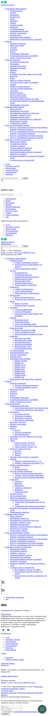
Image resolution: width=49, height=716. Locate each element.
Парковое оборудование (14, 107)
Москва (8, 205)
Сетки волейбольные (23, 312)
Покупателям (10, 168)
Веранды (18, 453)
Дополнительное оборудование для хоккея (31, 326)
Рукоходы (14, 50)
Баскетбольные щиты (23, 342)
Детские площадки (12, 60)
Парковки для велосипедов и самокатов (25, 119)
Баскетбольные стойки (23, 340)
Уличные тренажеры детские (26, 387)
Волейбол (14, 21)
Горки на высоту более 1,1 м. (26, 447)
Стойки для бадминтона (24, 289)
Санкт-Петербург (12, 215)
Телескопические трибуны (20, 150)
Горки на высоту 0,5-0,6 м (25, 443)
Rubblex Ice (19, 363)
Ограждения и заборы (18, 123)
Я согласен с (9, 712)
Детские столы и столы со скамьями (24, 82)
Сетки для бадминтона (23, 291)
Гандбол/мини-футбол (23, 275)
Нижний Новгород (12, 207)
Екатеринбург (10, 199)
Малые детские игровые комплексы (29, 473)
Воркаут (8, 41)
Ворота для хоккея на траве (25, 330)
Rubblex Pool (19, 369)
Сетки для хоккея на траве (25, 332)
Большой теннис (16, 11)
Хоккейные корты (22, 320)
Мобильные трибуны (18, 142)
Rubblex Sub (19, 377)
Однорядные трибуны (18, 144)
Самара (8, 213)
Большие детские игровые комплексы (29, 477)
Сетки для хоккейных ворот (25, 324)
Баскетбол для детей (18, 66)
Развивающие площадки (19, 105)
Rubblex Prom (20, 371)
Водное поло (15, 17)
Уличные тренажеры (18, 43)
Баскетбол (14, 27)
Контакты (9, 174)
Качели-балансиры (22, 434)
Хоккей (13, 23)
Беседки (18, 451)
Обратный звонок (8, 663)
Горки (12, 78)
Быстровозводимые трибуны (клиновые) (26, 152)
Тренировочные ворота (24, 283)
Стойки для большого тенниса (26, 262)
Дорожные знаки (21, 492)
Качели (13, 72)
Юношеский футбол (22, 281)
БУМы (17, 467)
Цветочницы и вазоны (19, 121)
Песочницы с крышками (24, 420)
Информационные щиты (19, 117)
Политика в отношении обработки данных (22, 688)
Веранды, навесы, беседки (20, 80)
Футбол (13, 13)
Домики (13, 84)
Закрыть (4, 695)
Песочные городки (22, 414)
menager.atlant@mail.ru (9, 676)
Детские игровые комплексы (21, 89)
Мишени (13, 70)
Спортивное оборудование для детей (24, 99)
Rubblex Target (20, 375)
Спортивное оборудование (15, 9)
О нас (7, 164)
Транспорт (14, 91)
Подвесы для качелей (23, 432)
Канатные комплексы (18, 97)
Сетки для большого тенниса (26, 269)
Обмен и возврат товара (14, 660)
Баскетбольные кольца (23, 348)
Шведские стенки (17, 46)
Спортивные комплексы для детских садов (31, 408)
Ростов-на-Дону (24, 185)
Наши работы (10, 650)
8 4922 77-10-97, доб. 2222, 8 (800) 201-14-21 (18, 252)
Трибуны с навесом (17, 146)
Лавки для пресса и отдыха (20, 58)
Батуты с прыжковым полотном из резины (26, 136)
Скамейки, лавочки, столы (20, 115)
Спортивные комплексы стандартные (29, 410)
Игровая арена (15, 35)
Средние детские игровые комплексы (29, 475)
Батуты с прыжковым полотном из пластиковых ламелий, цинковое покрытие (29, 128)
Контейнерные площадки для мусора (24, 113)
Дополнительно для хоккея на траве (29, 334)
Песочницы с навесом (23, 418)
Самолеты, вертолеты (23, 488)
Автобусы (18, 482)
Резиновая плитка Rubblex (20, 37)
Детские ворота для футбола (26, 285)
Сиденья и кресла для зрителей (22, 160)
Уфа (7, 217)
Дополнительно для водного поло (28, 299)
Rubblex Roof (20, 373)
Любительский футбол (23, 279)
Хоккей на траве (16, 25)
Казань (8, 201)
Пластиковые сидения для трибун (28, 570)
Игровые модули (16, 93)
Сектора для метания (18, 33)
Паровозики (19, 486)
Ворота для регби (21, 303)
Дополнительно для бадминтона (27, 293)
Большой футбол (21, 273)
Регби (12, 19)
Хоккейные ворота (22, 322)
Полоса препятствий (18, 95)
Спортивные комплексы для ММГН (24, 56)
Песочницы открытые (23, 416)
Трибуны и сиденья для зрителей (18, 140)
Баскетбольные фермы (23, 344)
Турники (13, 48)
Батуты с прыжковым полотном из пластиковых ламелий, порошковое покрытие (29, 133)
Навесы (18, 455)
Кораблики (19, 490)
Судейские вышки (17, 29)
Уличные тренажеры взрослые (26, 385)
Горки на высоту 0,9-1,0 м (25, 445)
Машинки (18, 484)
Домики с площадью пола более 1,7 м (29, 463)
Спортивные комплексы (19, 54)
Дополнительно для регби (25, 305)
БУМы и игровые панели (20, 86)
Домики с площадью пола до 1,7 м (28, 461)
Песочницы (14, 64)
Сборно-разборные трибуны (21, 148)
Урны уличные (16, 109)
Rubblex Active (20, 365)
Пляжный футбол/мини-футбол (27, 277)
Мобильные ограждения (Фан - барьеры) (26, 39)
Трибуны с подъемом (18, 154)
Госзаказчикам (11, 172)
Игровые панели (21, 469)
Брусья (12, 52)
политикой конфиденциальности (26, 712)
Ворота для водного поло (24, 297)
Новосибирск (10, 209)
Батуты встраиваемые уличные (17, 125)
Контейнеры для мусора (19, 111)
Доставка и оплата (12, 166)
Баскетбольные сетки (23, 346)
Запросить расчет (7, 5)
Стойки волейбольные (23, 310)
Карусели (13, 76)
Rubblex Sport (20, 367)
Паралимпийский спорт (19, 31)
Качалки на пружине (18, 68)
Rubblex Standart (21, 361)
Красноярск (10, 203)
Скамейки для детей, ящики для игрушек (26, 74)
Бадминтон (14, 15)
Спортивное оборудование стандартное (30, 506)
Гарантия (9, 657)
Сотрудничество (11, 170)
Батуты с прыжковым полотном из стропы (26, 138)
